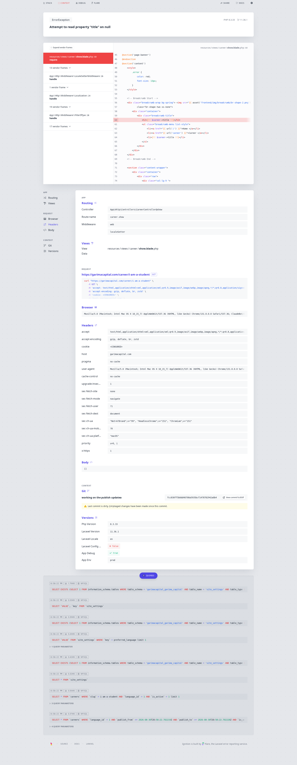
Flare (207, 743)
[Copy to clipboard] (244, 209)
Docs (77, 744)
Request (47, 213)
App (45, 192)
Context (48, 240)
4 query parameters (63, 726)
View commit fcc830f (235, 497)
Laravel (90, 744)
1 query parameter (62, 647)
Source (64, 744)
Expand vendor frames (62, 47)
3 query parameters (63, 703)
